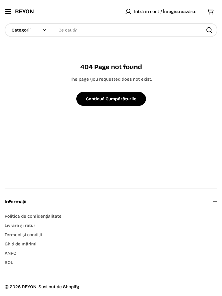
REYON (24, 11)
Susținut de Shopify (58, 286)
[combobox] (111, 30)
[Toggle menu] (8, 11)
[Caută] (209, 30)
